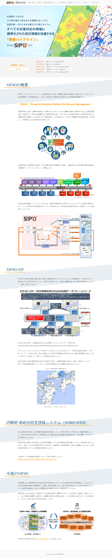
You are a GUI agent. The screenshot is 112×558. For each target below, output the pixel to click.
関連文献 (70, 2)
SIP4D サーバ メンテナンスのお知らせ (55, 69)
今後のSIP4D (62, 2)
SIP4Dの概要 (31, 2)
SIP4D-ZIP (39, 2)
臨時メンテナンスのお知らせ (53, 64)
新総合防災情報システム (50, 2)
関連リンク (87, 2)
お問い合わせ (95, 2)
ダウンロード (78, 2)
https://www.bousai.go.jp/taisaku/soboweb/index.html (37, 459)
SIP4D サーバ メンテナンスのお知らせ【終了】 (57, 66)
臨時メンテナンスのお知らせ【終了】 (55, 61)
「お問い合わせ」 (43, 539)
